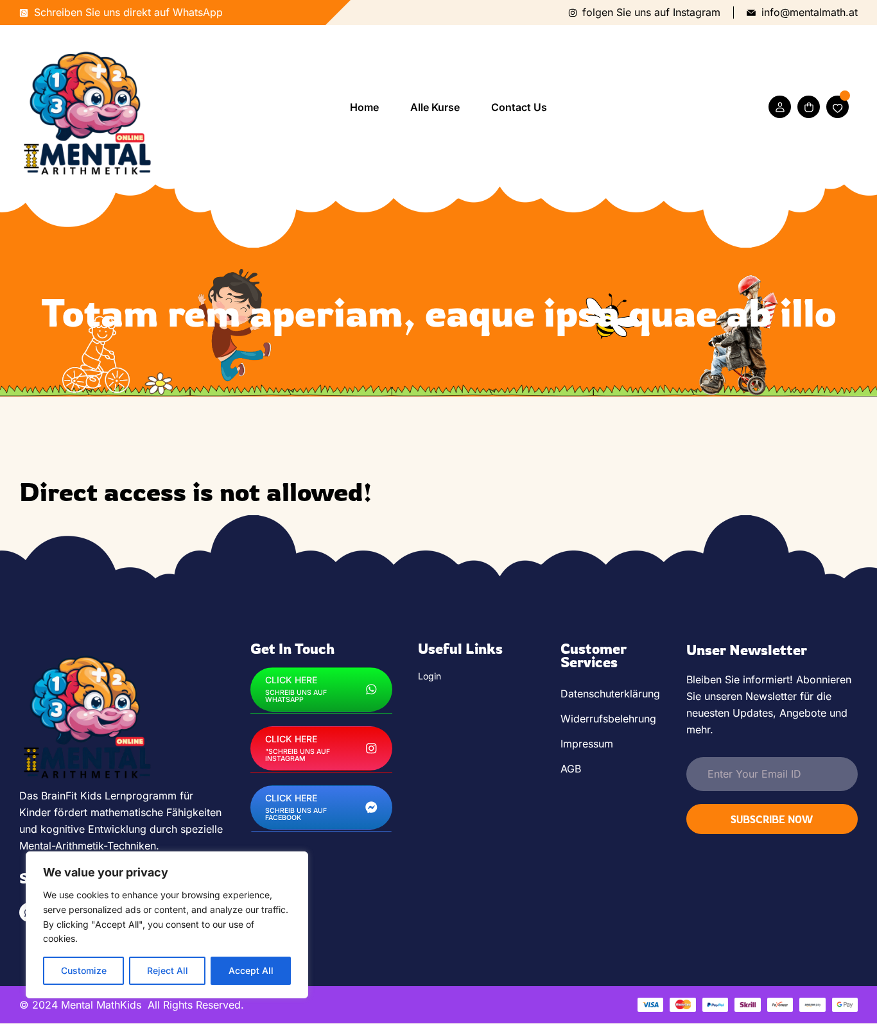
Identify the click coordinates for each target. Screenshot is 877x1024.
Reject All (167, 970)
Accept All (251, 970)
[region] (167, 924)
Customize (84, 970)
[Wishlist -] (837, 107)
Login (429, 675)
